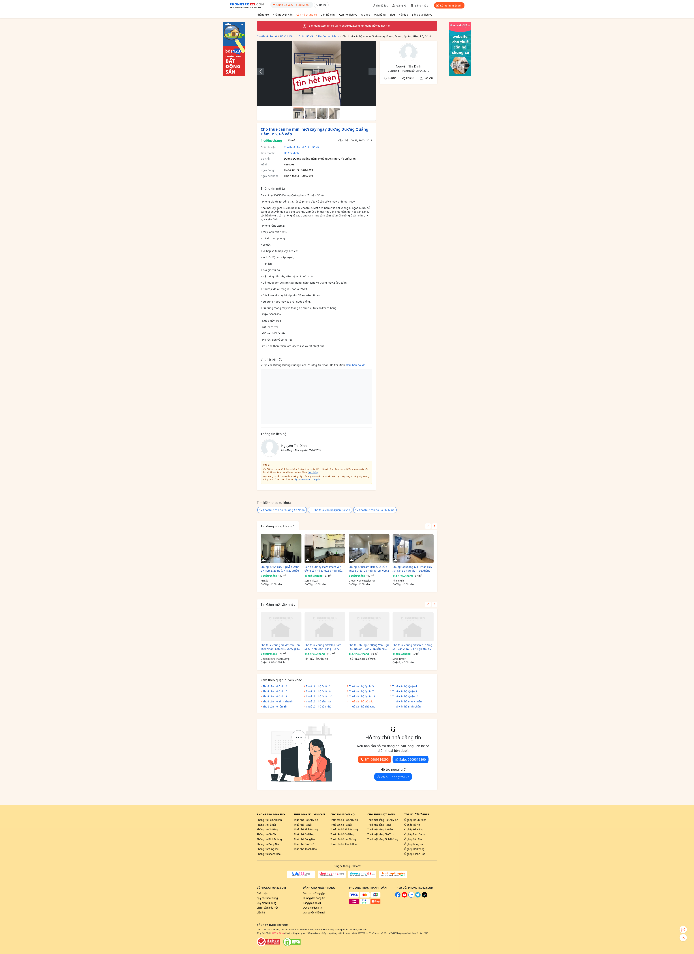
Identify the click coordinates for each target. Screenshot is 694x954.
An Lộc (264, 580)
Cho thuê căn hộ (343, 814)
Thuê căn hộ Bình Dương (344, 829)
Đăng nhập (421, 5)
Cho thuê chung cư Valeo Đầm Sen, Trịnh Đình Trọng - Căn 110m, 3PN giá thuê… (323, 647)
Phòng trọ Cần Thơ (267, 834)
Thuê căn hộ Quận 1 (275, 686)
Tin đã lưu (382, 5)
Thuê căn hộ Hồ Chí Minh (344, 820)
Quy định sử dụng (266, 903)
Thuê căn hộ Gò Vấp (361, 701)
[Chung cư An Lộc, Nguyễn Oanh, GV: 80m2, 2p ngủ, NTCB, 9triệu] (281, 548)
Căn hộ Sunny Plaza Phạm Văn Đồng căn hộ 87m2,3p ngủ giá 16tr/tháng (323, 568)
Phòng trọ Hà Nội (266, 824)
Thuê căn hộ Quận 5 (275, 691)
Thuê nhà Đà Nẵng (304, 834)
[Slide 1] (298, 113)
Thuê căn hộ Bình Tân (319, 701)
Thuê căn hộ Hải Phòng (343, 839)
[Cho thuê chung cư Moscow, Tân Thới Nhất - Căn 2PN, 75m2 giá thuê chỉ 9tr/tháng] (281, 626)
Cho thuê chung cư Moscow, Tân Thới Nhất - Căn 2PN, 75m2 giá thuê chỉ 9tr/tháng (280, 647)
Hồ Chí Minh (291, 153)
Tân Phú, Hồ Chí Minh (316, 658)
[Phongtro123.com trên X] (418, 896)
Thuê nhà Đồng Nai (304, 839)
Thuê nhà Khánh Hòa (305, 849)
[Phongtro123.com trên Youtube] (404, 896)
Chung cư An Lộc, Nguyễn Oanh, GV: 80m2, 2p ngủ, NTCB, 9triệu (280, 568)
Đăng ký (401, 5)
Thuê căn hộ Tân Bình (276, 706)
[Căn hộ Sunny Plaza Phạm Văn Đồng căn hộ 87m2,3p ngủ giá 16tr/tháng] (325, 548)
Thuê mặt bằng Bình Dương (382, 839)
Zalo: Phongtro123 (395, 777)
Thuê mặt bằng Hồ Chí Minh (382, 820)
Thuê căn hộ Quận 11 (362, 696)
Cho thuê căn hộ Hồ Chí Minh (377, 510)
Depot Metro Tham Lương (275, 658)
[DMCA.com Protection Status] (292, 941)
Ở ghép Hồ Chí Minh (415, 820)
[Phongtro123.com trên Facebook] (397, 896)
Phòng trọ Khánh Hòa (268, 854)
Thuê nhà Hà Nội (303, 824)
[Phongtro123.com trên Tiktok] (424, 896)
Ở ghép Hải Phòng (414, 849)
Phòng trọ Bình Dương (269, 839)
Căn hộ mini (328, 14)
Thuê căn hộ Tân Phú (318, 706)
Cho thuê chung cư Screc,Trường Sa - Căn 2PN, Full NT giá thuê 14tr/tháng (412, 647)
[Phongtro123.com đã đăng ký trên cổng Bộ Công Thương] (268, 941)
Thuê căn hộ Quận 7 (361, 691)
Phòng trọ (263, 14)
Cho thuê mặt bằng (381, 814)
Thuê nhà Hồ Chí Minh (306, 820)
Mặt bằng (380, 14)
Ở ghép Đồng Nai (413, 844)
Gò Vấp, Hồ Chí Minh (272, 584)
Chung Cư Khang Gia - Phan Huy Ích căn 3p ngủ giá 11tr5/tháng (412, 568)
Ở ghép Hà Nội (412, 824)
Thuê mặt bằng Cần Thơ (380, 834)
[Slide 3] (322, 113)
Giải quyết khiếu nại (314, 912)
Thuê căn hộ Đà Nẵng (342, 834)
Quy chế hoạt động (267, 898)
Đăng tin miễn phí (451, 5)
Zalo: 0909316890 (412, 759)
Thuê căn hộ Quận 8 (404, 691)
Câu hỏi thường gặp (314, 893)
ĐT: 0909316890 (377, 759)
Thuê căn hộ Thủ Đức (362, 706)
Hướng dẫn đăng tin (314, 898)
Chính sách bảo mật (267, 907)
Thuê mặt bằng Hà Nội (379, 824)
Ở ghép (365, 14)
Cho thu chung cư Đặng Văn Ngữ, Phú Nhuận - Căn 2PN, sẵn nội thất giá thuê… (369, 647)
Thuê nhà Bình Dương (306, 829)
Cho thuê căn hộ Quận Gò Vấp (302, 147)
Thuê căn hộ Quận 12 (405, 696)
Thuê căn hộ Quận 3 (361, 686)
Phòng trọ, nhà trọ (271, 814)
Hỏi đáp (403, 14)
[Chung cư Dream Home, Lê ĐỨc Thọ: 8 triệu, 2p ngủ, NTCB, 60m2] (369, 548)
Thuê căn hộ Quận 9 (275, 696)
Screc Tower (399, 658)
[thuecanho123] (362, 874)
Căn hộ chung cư (306, 14)
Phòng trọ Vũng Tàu (268, 849)
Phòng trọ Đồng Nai (268, 844)
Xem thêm (313, 472)
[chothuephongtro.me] (393, 874)
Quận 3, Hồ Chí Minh (404, 662)
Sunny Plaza (311, 580)
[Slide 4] (334, 113)
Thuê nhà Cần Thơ (303, 844)
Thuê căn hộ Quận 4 (404, 686)
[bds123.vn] (301, 874)
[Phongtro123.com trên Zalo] (411, 896)
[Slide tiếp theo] (370, 71)
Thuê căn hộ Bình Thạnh (278, 701)
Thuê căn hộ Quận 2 (318, 686)
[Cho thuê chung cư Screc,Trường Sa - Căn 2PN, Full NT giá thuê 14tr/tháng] (413, 626)
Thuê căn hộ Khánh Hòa (344, 844)
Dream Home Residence (362, 580)
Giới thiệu (262, 893)
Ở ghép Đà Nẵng (413, 829)
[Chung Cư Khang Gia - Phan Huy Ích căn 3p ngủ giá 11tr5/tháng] (413, 548)
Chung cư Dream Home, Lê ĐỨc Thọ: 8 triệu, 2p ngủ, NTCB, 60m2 (369, 568)
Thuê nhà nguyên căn (309, 814)
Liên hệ (261, 912)
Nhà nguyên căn (283, 14)
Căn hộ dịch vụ (348, 14)
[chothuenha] (332, 874)
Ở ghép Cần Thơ (413, 839)
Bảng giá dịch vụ (422, 14)
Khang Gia (398, 580)
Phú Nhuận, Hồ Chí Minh (362, 658)
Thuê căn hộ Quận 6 (318, 691)
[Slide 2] (310, 113)
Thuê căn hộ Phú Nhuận (407, 701)
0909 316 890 (278, 933)
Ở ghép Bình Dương (415, 834)
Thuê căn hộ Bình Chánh (407, 706)
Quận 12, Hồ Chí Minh (273, 662)
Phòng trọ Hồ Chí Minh (269, 820)
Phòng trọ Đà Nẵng (267, 829)
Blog (392, 14)
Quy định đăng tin (312, 907)
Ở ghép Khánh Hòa (414, 854)
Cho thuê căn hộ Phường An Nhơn (284, 510)
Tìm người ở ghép (416, 814)
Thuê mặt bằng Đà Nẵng (380, 829)
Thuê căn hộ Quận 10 (319, 696)
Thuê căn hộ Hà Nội (341, 824)
